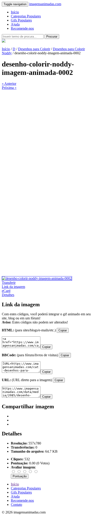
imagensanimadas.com (45, 4)
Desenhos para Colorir (34, 49)
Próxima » (9, 88)
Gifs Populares (21, 20)
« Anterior (9, 84)
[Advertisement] (46, 136)
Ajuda (15, 24)
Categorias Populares (26, 16)
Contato (16, 504)
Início (15, 12)
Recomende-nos (22, 28)
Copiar (62, 330)
